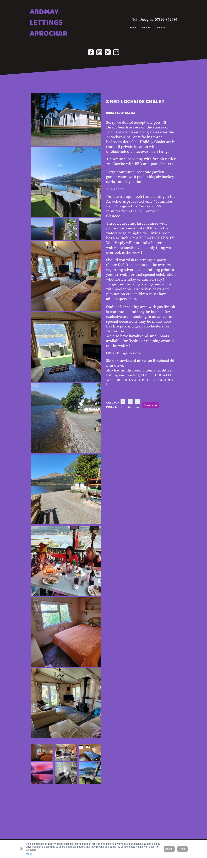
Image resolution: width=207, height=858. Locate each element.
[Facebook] (91, 52)
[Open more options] (173, 28)
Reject (182, 848)
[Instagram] (99, 52)
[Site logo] (53, 41)
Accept (169, 848)
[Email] (116, 52)
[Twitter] (108, 52)
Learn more (151, 405)
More (29, 853)
